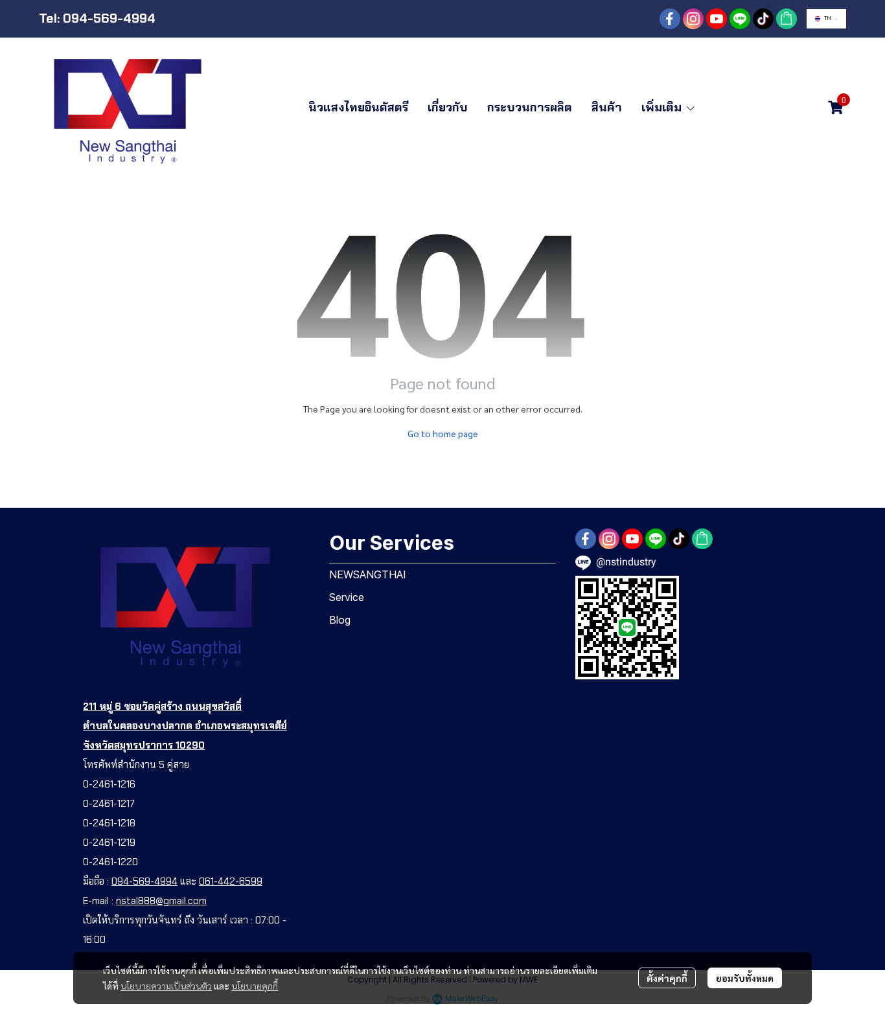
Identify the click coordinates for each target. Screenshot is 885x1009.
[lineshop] (786, 18)
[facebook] (670, 18)
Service (346, 597)
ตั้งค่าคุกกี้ (667, 978)
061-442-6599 (230, 881)
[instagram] (693, 18)
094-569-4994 (144, 881)
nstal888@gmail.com (161, 900)
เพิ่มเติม (663, 107)
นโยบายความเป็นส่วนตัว (166, 986)
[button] (826, 18)
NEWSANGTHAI (367, 574)
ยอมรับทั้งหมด (745, 978)
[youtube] (716, 18)
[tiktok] (763, 18)
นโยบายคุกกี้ (254, 986)
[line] (740, 18)
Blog (340, 619)
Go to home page (443, 433)
